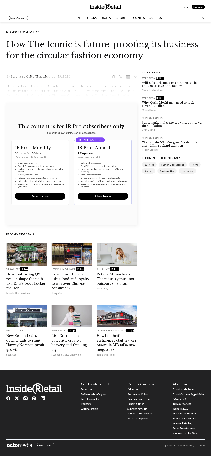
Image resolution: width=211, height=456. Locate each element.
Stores (121, 18)
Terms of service (182, 403)
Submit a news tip (137, 408)
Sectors (90, 18)
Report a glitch (135, 403)
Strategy (13, 269)
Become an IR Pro (137, 394)
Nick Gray (102, 288)
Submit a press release (139, 413)
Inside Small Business (184, 413)
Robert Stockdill (150, 149)
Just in (74, 18)
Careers (155, 18)
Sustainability (29, 32)
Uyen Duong (148, 129)
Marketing (59, 330)
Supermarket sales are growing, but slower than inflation (172, 124)
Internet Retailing (182, 423)
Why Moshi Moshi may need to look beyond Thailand (168, 104)
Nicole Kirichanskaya (18, 293)
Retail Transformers (184, 428)
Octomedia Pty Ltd (187, 445)
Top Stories (187, 171)
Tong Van (56, 293)
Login (186, 6)
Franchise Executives (184, 418)
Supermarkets (152, 118)
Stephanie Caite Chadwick (66, 354)
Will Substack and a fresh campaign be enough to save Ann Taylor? (169, 84)
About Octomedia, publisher (189, 394)
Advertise (132, 389)
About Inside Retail (183, 389)
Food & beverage (63, 269)
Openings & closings (111, 330)
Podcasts (86, 403)
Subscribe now (40, 196)
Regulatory (14, 330)
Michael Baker (149, 109)
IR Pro (24, 269)
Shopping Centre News (185, 432)
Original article (89, 408)
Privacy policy (181, 398)
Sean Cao (11, 354)
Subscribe (198, 6)
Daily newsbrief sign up (94, 394)
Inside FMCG (180, 408)
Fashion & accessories (172, 164)
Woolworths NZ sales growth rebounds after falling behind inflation (170, 144)
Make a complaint (137, 418)
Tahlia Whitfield (106, 354)
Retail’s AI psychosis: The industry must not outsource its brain (115, 278)
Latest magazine (90, 398)
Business (138, 18)
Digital (106, 18)
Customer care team (138, 398)
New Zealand (17, 18)
